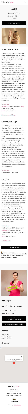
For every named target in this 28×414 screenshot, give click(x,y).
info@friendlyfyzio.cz (8, 313)
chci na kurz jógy (14, 23)
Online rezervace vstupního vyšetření (14, 318)
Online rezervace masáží (14, 324)
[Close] (21, 357)
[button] (24, 2)
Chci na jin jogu (6, 240)
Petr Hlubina (17, 405)
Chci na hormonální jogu (8, 115)
